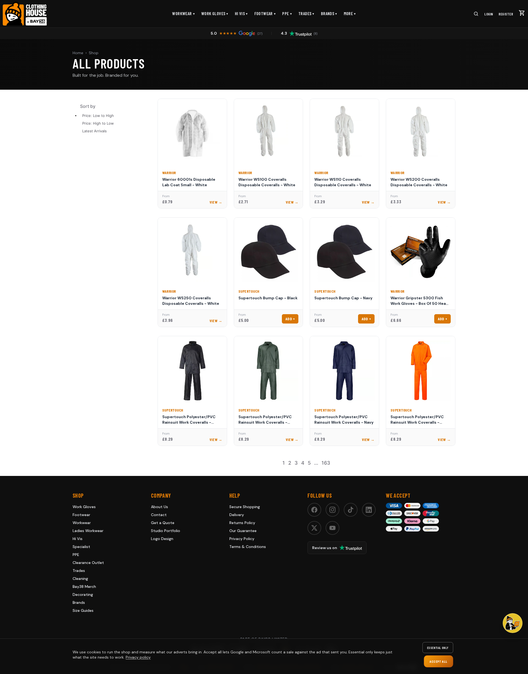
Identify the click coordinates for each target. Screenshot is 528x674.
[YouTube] (332, 528)
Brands (329, 13)
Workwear (183, 13)
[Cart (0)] (522, 13)
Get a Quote (162, 522)
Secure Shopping (244, 506)
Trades (306, 13)
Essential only (438, 648)
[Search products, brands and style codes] (476, 14)
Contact (159, 514)
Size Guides (83, 610)
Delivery (236, 514)
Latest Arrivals (94, 131)
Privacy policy (138, 657)
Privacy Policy (241, 538)
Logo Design (162, 538)
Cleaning (80, 578)
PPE (287, 13)
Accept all (438, 661)
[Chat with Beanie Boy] (512, 623)
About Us (159, 506)
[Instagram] (332, 510)
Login (488, 14)
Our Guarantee (243, 530)
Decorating (83, 594)
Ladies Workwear (88, 530)
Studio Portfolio (165, 530)
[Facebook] (314, 510)
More (350, 13)
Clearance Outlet (88, 562)
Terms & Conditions (247, 546)
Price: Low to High (98, 115)
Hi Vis (241, 13)
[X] (314, 528)
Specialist (81, 546)
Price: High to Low (98, 123)
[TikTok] (351, 510)
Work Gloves (214, 13)
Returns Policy (242, 522)
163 (325, 463)
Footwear (265, 13)
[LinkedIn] (369, 510)
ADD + (290, 318)
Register (506, 14)
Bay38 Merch (84, 586)
